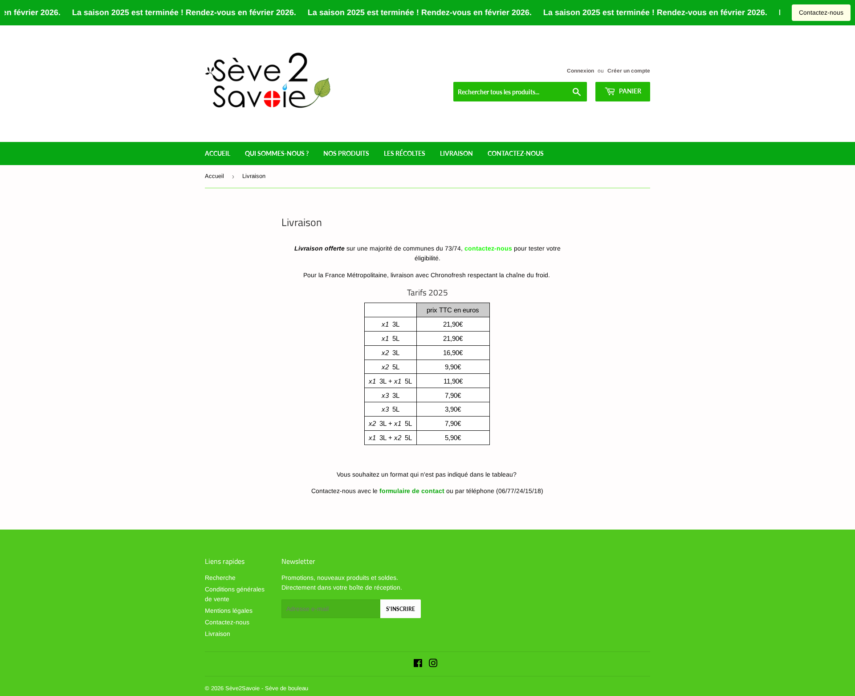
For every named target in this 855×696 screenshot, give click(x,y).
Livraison (456, 153)
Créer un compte (628, 71)
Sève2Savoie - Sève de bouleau (266, 688)
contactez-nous (516, 153)
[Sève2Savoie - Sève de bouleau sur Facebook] (418, 664)
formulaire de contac (410, 490)
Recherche (220, 577)
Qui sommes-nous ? (277, 153)
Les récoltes (404, 153)
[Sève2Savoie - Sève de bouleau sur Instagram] (433, 664)
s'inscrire (400, 609)
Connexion (580, 71)
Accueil (217, 153)
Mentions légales (228, 610)
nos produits (346, 153)
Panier (629, 91)
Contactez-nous (821, 12)
